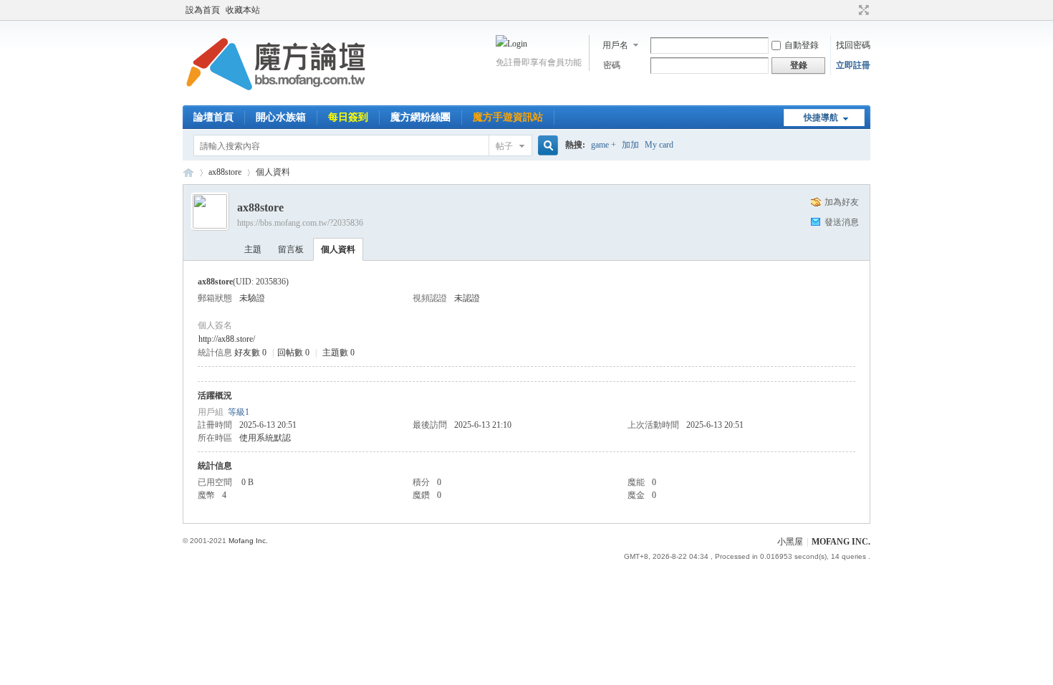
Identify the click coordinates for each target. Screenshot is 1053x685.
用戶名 (615, 45)
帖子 (504, 146)
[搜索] (545, 146)
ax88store (224, 172)
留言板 (291, 249)
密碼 (611, 65)
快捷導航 (821, 117)
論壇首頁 (213, 117)
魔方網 (188, 172)
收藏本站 (243, 10)
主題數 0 (338, 353)
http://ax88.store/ (226, 339)
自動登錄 (801, 45)
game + (603, 145)
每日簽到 (348, 117)
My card (659, 145)
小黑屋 (790, 542)
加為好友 (841, 202)
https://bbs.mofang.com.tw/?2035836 (300, 223)
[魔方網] (276, 97)
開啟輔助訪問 (850, 10)
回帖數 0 (293, 353)
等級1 (238, 412)
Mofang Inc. (248, 541)
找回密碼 (853, 45)
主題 (252, 249)
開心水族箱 (281, 117)
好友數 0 (250, 353)
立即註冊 (853, 65)
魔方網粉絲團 (420, 117)
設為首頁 (203, 10)
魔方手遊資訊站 (508, 117)
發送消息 (841, 222)
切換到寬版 (862, 10)
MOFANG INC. (841, 542)
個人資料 (338, 249)
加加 (630, 145)
